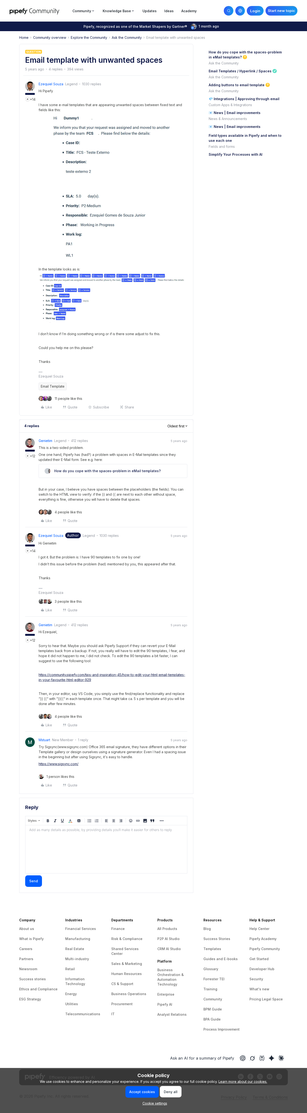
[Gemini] (271, 1058)
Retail (70, 969)
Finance (118, 929)
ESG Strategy (30, 999)
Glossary (210, 969)
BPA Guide (212, 1019)
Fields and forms (222, 146)
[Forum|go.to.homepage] (40, 10)
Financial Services (80, 929)
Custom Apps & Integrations (230, 105)
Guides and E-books (220, 959)
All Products (167, 929)
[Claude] (281, 1058)
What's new (259, 989)
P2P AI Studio (168, 939)
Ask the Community (127, 37)
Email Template (53, 386)
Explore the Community (89, 37)
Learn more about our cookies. (242, 1081)
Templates (212, 949)
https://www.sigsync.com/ (58, 764)
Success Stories (216, 939)
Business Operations (128, 994)
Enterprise (165, 994)
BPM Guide (212, 1009)
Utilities (71, 1004)
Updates (149, 11)
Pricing (255, 999)
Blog (207, 929)
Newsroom (28, 969)
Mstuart (44, 740)
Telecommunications (82, 1014)
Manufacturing (77, 939)
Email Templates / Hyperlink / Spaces (240, 71)
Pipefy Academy (263, 939)
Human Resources (126, 974)
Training (210, 989)
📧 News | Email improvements (234, 113)
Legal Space (272, 999)
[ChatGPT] (243, 1058)
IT (113, 1014)
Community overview (49, 37)
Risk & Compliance (126, 939)
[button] (281, 11)
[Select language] (240, 11)
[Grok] (252, 1058)
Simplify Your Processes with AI (235, 154)
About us (26, 929)
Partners (26, 959)
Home (24, 37)
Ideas (169, 11)
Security (256, 979)
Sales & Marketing (126, 964)
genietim (45, 441)
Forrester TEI (213, 979)
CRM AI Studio (169, 949)
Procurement (122, 1004)
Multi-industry (77, 959)
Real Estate (74, 949)
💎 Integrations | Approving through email (244, 99)
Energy (71, 994)
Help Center (259, 929)
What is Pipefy (31, 939)
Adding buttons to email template (237, 85)
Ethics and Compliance (38, 989)
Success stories (32, 979)
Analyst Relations (172, 1014)
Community (212, 999)
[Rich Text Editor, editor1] (106, 849)
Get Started (259, 959)
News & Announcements (228, 119)
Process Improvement (221, 1029)
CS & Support (122, 984)
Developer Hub (261, 969)
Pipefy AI (164, 1004)
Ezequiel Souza (51, 84)
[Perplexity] (262, 1058)
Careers (25, 949)
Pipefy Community (264, 949)
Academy (189, 11)
